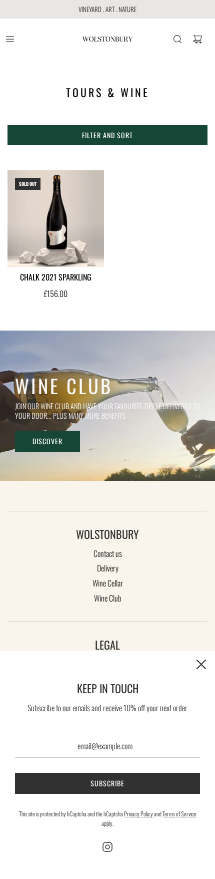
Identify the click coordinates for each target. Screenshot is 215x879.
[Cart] (198, 39)
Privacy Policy (138, 813)
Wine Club (108, 598)
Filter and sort (107, 135)
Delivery (107, 568)
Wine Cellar (107, 583)
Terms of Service (179, 813)
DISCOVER (47, 441)
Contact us (108, 553)
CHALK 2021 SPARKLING (56, 277)
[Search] (178, 39)
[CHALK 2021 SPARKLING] (56, 218)
